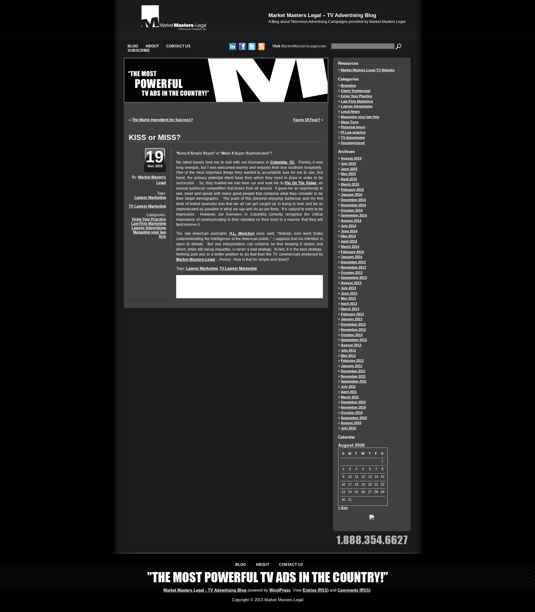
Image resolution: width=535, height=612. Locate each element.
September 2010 (354, 418)
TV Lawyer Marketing (147, 206)
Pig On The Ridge (300, 183)
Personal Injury (353, 127)
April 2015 (349, 179)
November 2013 (353, 267)
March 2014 (350, 246)
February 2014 (352, 252)
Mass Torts (350, 122)
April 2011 (349, 392)
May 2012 (348, 355)
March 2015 (350, 184)
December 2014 (353, 200)
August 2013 (351, 283)
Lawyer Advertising (149, 228)
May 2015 (348, 174)
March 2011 (350, 397)
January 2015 (351, 194)
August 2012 (351, 345)
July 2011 (348, 386)
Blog (133, 46)
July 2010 (348, 428)
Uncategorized (353, 143)
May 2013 (348, 298)
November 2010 (353, 407)
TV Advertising (353, 137)
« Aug (343, 507)
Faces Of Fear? (306, 120)
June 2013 (349, 293)
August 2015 (351, 158)
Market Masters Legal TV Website (367, 70)
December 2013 (353, 262)
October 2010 (352, 412)
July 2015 (348, 163)
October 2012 (352, 335)
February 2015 (352, 189)
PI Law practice (353, 132)
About (152, 46)
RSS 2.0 (245, 288)
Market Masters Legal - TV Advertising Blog (204, 590)
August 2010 (351, 423)
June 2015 (349, 169)
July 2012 (348, 350)
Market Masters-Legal (195, 259)
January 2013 (351, 319)
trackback (193, 292)
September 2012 (354, 340)
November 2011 (353, 376)
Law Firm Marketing (148, 223)
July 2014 (348, 226)
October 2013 (352, 272)
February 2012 (352, 360)
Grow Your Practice (149, 219)
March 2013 (350, 309)
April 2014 (349, 241)
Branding (348, 85)
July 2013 (348, 288)
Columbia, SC (282, 162)
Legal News (350, 111)
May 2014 (348, 236)
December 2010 (353, 402)
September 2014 (354, 215)
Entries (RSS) (315, 590)
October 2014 (352, 210)
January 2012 (351, 366)
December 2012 (353, 324)
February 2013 (352, 314)
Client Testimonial (355, 91)
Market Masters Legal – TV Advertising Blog (322, 15)
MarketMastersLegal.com (299, 46)
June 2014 (349, 231)
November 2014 (353, 205)
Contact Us (178, 46)
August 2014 (351, 220)
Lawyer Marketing (150, 197)
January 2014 (351, 257)
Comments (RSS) (353, 590)
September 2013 (354, 277)
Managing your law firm (149, 234)
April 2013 (349, 303)
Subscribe (139, 50)
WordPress (279, 590)
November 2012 (353, 329)
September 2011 (354, 381)
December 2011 (353, 371)
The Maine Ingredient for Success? (162, 120)
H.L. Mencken (241, 233)
